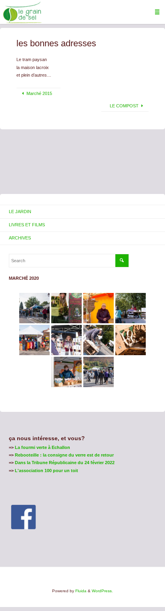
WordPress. (102, 591)
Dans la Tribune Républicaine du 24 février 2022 (65, 462)
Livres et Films (27, 224)
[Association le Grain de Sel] (22, 12)
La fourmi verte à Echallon (42, 447)
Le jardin (20, 211)
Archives (20, 237)
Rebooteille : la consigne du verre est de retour (64, 455)
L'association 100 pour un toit (46, 470)
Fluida (80, 591)
